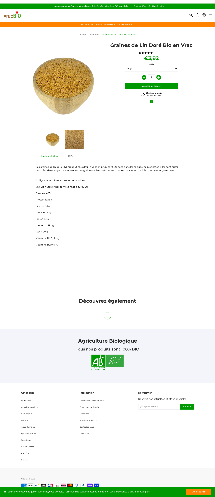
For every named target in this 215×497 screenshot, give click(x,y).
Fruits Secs (26, 400)
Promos (24, 460)
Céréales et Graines (29, 407)
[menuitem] (191, 15)
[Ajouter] (158, 77)
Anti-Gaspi (25, 453)
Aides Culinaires (28, 427)
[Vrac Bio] (12, 15)
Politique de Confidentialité (92, 400)
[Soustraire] (144, 77)
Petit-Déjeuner (27, 414)
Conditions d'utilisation (90, 407)
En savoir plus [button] (142, 491)
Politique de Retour (88, 420)
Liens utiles (84, 433)
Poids (151, 64)
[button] (191, 15)
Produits (94, 34)
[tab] (49, 156)
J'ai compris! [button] (198, 492)
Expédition (84, 414)
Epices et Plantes (28, 433)
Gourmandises (27, 447)
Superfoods (26, 440)
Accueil (83, 34)
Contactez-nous (87, 427)
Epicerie (24, 420)
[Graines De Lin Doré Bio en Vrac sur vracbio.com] (52, 139)
